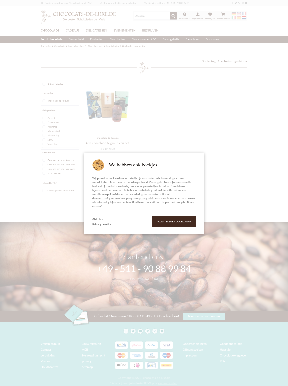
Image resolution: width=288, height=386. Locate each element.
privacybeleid (146, 198)
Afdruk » (97, 218)
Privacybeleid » (101, 224)
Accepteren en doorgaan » (174, 221)
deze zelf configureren (105, 198)
